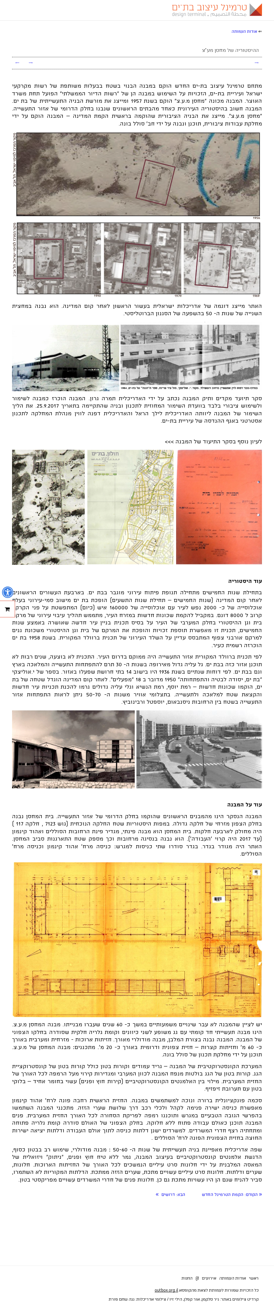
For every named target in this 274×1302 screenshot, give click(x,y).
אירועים (209, 1278)
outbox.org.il (166, 1290)
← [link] (17, 63)
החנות (186, 1278)
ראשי (254, 1278)
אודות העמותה (232, 1278)
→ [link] (31, 63)
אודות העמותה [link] (244, 31)
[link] (232, 1195)
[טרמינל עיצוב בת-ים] (215, 10)
